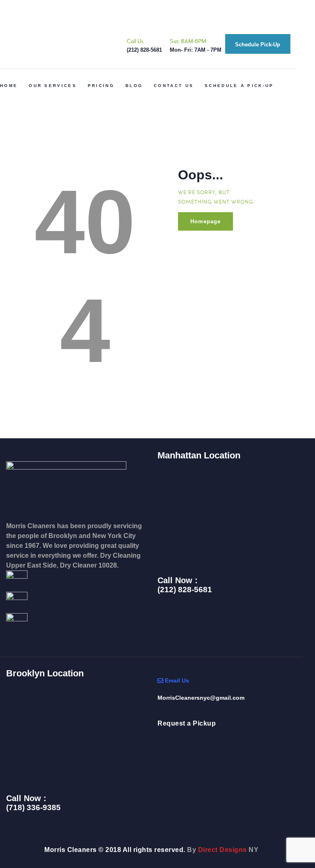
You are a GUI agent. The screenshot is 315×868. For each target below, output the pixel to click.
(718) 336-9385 (33, 808)
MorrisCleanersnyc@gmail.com (201, 697)
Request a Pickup (187, 723)
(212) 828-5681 (185, 590)
